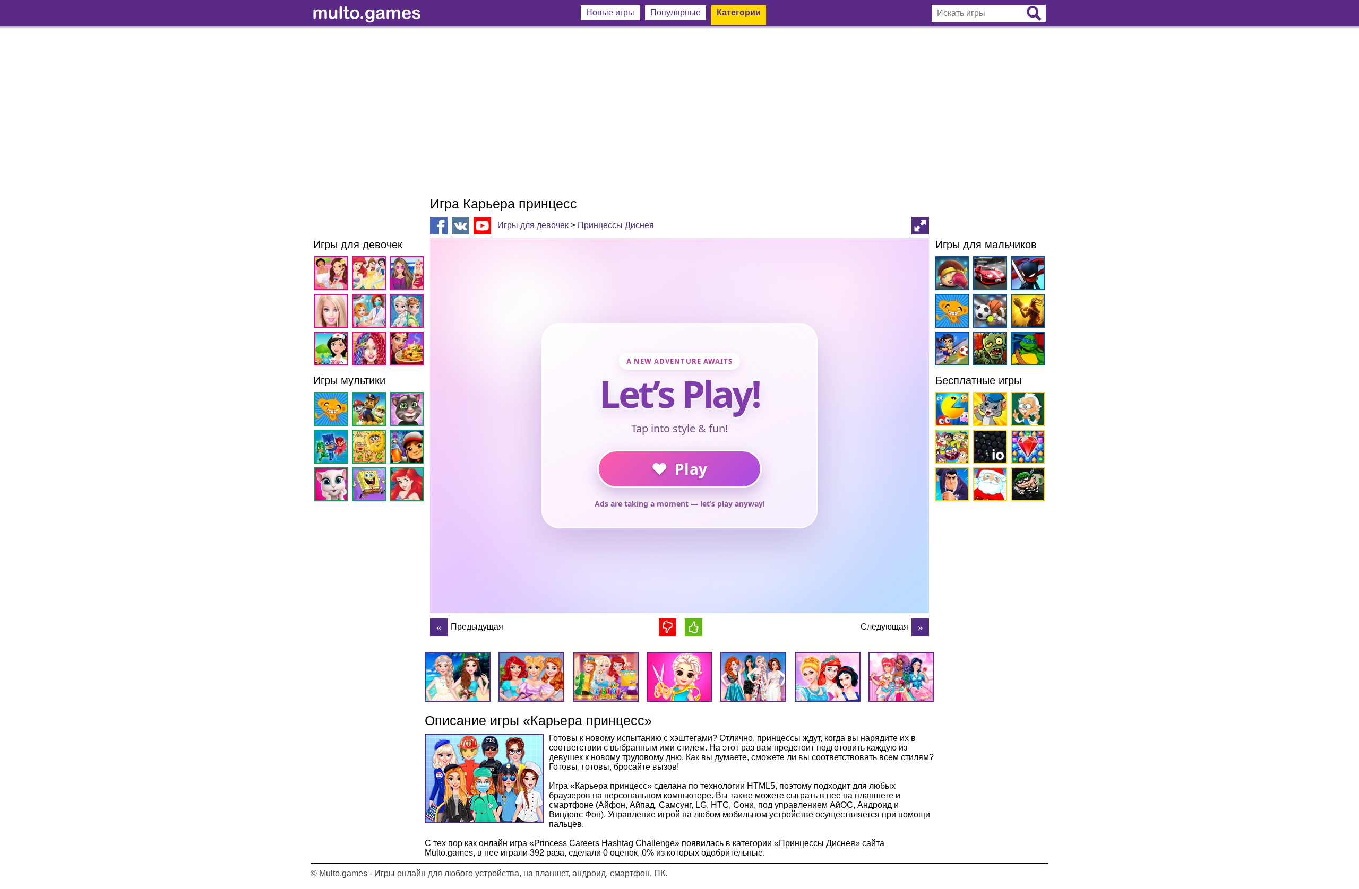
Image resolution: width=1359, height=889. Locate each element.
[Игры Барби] (333, 313)
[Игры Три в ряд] (1026, 448)
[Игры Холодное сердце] (408, 313)
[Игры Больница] (333, 350)
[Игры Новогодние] (988, 486)
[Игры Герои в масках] (333, 448)
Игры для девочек (533, 225)
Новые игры (610, 12)
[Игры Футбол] (950, 350)
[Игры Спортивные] (988, 313)
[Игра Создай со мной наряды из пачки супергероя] (439, 627)
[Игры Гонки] (988, 275)
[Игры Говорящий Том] (408, 411)
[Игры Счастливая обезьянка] (333, 411)
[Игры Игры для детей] (988, 411)
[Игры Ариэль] (408, 486)
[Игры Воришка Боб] (1026, 486)
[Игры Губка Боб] (371, 486)
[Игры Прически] (371, 350)
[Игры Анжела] (333, 486)
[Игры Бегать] (950, 486)
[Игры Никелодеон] (950, 448)
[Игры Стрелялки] (1026, 313)
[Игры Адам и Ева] (371, 448)
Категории (739, 12)
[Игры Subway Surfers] (408, 448)
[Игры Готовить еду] (408, 350)
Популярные (675, 12)
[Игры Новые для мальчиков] (950, 275)
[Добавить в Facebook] (439, 225)
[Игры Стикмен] (1026, 275)
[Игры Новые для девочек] (333, 275)
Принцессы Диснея (616, 225)
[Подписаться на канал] (482, 225)
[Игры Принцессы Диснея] (371, 275)
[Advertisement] (679, 111)
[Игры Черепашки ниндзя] (1026, 350)
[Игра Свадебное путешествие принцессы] (920, 627)
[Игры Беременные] (371, 313)
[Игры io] (988, 448)
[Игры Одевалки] (408, 275)
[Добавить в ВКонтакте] (460, 225)
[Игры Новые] (950, 411)
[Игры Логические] (1026, 411)
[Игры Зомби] (988, 350)
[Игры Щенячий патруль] (371, 411)
